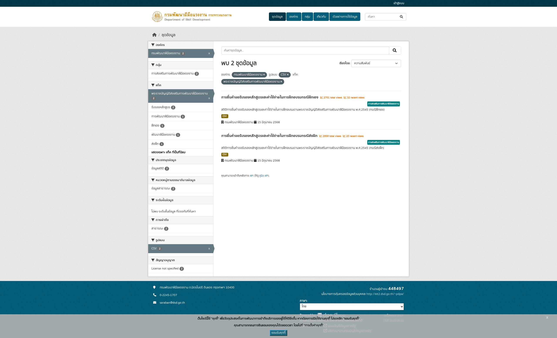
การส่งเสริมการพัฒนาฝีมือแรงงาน (383, 103)
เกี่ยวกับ (321, 17)
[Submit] (401, 17)
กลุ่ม (307, 17)
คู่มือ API (263, 176)
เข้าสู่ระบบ (399, 3)
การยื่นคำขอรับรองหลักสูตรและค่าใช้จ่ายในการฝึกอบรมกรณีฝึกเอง (270, 97)
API (251, 176)
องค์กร (293, 17)
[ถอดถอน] (264, 75)
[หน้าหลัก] (154, 35)
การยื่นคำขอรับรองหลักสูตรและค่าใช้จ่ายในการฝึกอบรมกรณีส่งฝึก (269, 136)
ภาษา (303, 301)
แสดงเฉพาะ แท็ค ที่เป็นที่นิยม (168, 152)
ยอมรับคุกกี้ (278, 333)
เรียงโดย (344, 63)
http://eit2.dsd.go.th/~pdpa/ (385, 294)
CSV (225, 116)
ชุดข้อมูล (277, 17)
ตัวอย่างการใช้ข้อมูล (345, 17)
